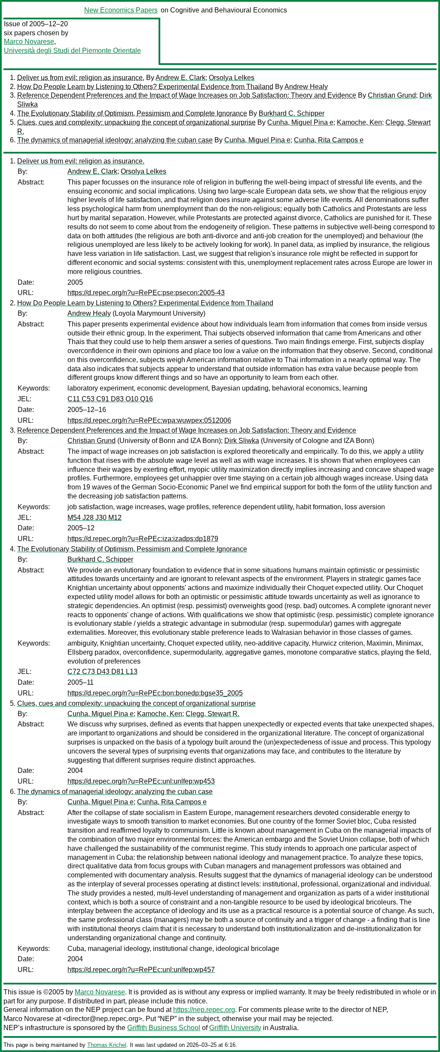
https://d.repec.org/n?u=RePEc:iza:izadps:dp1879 (142, 538)
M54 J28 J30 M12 (94, 517)
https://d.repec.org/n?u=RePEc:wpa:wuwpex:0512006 (149, 420)
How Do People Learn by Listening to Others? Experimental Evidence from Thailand (145, 86)
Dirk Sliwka (241, 440)
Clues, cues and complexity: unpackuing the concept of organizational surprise (136, 122)
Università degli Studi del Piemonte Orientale (72, 50)
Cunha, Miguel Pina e (300, 122)
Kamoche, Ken (359, 122)
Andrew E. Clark (180, 77)
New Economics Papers (121, 10)
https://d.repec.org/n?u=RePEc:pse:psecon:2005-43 (146, 292)
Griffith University (235, 1027)
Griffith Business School (163, 1027)
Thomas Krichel (106, 1045)
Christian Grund (392, 95)
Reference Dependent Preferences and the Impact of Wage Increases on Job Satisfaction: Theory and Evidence (186, 95)
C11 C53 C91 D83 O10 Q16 (110, 399)
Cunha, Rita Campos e (329, 140)
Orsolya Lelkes (231, 77)
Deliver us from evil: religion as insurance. (80, 77)
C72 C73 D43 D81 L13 (102, 671)
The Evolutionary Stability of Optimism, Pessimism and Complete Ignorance (132, 113)
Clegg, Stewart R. (212, 713)
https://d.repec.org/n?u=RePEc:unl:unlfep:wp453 (141, 781)
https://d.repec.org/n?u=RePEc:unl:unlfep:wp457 (141, 969)
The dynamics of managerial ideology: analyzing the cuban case (115, 140)
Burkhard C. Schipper (291, 113)
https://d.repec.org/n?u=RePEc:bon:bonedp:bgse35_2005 (155, 693)
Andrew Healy (306, 86)
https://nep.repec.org (204, 1009)
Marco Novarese (29, 41)
